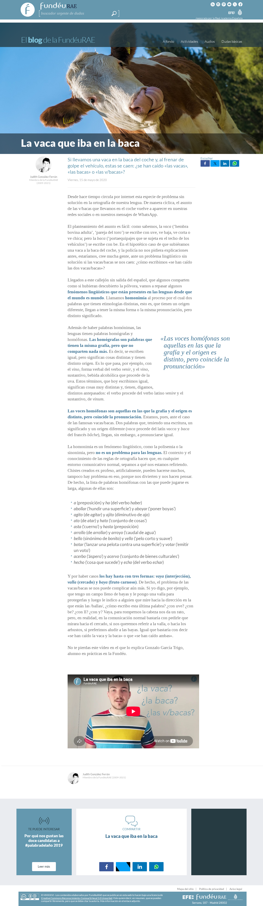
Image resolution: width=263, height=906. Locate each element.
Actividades (189, 41)
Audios (210, 41)
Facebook (205, 163)
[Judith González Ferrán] (44, 171)
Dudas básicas (231, 41)
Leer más (44, 866)
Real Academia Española (228, 18)
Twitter (215, 163)
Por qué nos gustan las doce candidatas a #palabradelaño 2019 (43, 840)
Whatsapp (234, 163)
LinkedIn (225, 163)
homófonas (96, 410)
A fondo (168, 41)
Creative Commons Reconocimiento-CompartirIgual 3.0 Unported (76, 898)
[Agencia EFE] (231, 13)
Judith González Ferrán (43, 176)
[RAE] (239, 12)
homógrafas (108, 339)
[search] (114, 13)
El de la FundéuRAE (58, 40)
